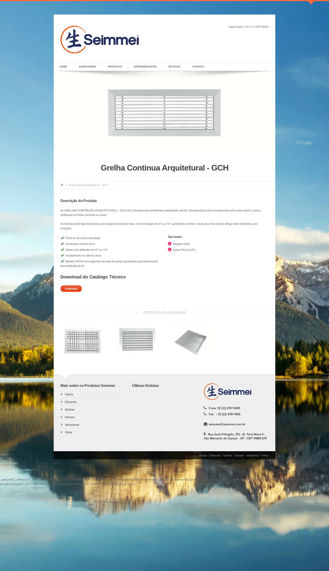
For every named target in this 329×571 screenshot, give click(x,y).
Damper (70, 417)
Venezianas (72, 424)
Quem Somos (87, 66)
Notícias (174, 66)
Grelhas (70, 409)
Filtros (68, 432)
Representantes (145, 66)
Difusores (71, 402)
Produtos (115, 66)
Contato (198, 66)
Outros (69, 394)
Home (63, 66)
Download (71, 289)
